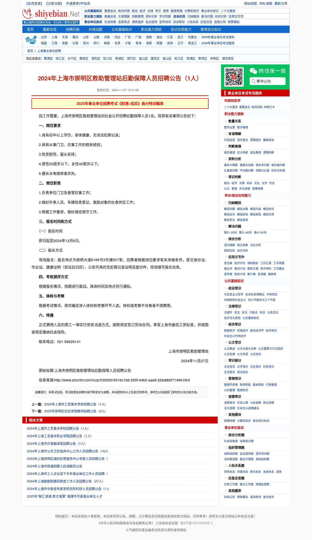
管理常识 (242, 390)
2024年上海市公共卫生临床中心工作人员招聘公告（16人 (67, 451)
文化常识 (229, 366)
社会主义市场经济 (235, 336)
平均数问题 (247, 170)
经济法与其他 (232, 318)
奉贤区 (202, 58)
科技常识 (268, 366)
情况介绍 (239, 268)
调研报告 (252, 263)
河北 (117, 37)
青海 (138, 43)
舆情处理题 (262, 484)
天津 (65, 37)
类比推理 (255, 152)
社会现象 (110, 21)
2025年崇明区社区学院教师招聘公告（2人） (76, 411)
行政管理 (271, 384)
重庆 (75, 37)
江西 (54, 43)
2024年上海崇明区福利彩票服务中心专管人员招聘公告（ (67, 458)
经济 (142, 10)
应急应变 (206, 21)
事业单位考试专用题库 (245, 93)
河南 (107, 37)
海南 (149, 43)
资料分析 (151, 16)
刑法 (262, 312)
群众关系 (255, 471)
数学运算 (229, 127)
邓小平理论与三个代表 (261, 300)
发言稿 (228, 263)
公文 (227, 188)
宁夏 (128, 43)
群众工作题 (247, 484)
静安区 (83, 58)
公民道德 (255, 402)
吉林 (170, 43)
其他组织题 (262, 459)
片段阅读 (229, 140)
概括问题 (229, 209)
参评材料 (265, 268)
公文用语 (242, 354)
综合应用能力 (181, 29)
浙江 (180, 37)
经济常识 (271, 330)
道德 (166, 10)
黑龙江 (192, 43)
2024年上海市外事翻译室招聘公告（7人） (57, 443)
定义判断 (242, 152)
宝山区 (143, 58)
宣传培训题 (262, 453)
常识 (158, 10)
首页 (30, 29)
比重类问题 (231, 170)
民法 (244, 312)
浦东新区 (228, 58)
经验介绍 (239, 274)
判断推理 (138, 16)
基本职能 (258, 384)
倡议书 (228, 268)
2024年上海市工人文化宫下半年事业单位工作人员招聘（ (67, 473)
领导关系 (229, 471)
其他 (279, 471)
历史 (272, 183)
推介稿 (251, 274)
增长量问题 (278, 165)
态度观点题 (247, 441)
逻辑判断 (268, 152)
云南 (75, 43)
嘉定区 (155, 58)
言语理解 (124, 16)
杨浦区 (119, 58)
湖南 (149, 37)
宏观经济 (242, 330)
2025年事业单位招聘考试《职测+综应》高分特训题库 (120, 103)
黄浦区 (48, 58)
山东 (86, 37)
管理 (234, 188)
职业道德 (268, 402)
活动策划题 (231, 459)
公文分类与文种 (246, 348)
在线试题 (95, 29)
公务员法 (272, 312)
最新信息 (50, 29)
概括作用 (268, 214)
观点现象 (242, 245)
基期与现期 (247, 165)
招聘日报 (72, 29)
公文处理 (229, 354)
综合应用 (179, 16)
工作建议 (278, 268)
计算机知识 (191, 10)
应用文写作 (236, 16)
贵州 (86, 43)
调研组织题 (231, 453)
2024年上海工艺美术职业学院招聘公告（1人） (60, 436)
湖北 (159, 37)
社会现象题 (231, 441)
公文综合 (255, 354)
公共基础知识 (93, 10)
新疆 (159, 43)
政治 (135, 10)
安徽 (65, 43)
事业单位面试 (93, 21)
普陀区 (95, 58)
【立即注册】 (55, 3)
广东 (128, 37)
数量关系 (110, 16)
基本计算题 (231, 165)
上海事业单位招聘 (49, 50)
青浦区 (190, 58)
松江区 (179, 58)
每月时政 (124, 10)
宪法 (237, 312)
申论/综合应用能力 (238, 195)
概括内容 (255, 209)
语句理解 (229, 245)
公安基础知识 (251, 318)
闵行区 (131, 58)
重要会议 (110, 10)
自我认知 (220, 21)
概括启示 (229, 214)
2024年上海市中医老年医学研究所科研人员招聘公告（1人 (68, 488)
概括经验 (242, 214)
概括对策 (242, 209)
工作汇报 (265, 263)
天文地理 (244, 188)
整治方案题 (247, 459)
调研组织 (138, 21)
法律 (150, 10)
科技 (249, 183)
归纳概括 (193, 16)
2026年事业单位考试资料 (218, 37)
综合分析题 (278, 170)
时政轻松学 (233, 100)
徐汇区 (60, 58)
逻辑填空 (255, 140)
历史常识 (255, 366)
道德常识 (229, 402)
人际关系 (192, 21)
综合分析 (221, 16)
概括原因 (255, 214)
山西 (96, 37)
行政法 (253, 312)
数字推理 (242, 127)
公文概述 (229, 348)
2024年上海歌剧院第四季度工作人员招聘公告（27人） (66, 481)
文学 (264, 183)
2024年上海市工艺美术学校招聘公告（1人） (76, 404)
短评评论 (239, 263)
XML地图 (265, 3)
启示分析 (242, 250)
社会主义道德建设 (248, 408)
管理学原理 (231, 384)
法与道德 (229, 408)
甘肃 (117, 43)
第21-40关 (245, 232)
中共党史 (272, 294)
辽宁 (180, 43)
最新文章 (281, 3)
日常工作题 (231, 484)
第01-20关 (230, 232)
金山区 (167, 58)
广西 (138, 37)
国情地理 (176, 10)
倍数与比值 (262, 170)
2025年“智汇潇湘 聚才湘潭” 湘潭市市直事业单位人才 (64, 496)
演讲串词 (255, 497)
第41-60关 (260, 232)
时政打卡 (269, 107)
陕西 (107, 43)
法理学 (228, 312)
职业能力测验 (93, 16)
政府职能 (245, 384)
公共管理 (229, 390)
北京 (44, 37)
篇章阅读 (268, 140)
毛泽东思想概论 (254, 294)
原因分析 (229, 250)
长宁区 (72, 58)
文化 (257, 183)
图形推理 (229, 152)
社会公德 (242, 402)
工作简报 (278, 263)
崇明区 (214, 58)
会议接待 (151, 21)
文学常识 (242, 366)
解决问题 (207, 16)
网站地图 (250, 3)
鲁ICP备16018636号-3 (196, 523)
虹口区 (107, 58)
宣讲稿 (262, 274)
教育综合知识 (211, 29)
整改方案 (252, 268)
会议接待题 (247, 453)
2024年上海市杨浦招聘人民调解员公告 (54, 466)
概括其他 (242, 220)
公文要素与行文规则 (270, 348)
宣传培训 (165, 21)
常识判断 (165, 16)
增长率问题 (262, 165)
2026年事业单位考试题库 (218, 43)
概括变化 (229, 220)
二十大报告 (228, 10)
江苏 (170, 37)
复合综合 (268, 497)
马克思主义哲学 (233, 294)
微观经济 (229, 330)
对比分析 (255, 245)
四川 (96, 43)
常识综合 (242, 372)
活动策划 (179, 21)
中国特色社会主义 (235, 300)
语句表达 (242, 140)
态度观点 (124, 21)
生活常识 (229, 372)
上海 (54, 37)
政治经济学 (257, 330)
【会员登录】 (34, 3)
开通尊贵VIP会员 (78, 3)
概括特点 (268, 209)
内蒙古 (192, 37)
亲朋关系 (268, 471)
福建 (44, 43)
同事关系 (242, 471)
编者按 (272, 274)
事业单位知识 (210, 10)
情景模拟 (234, 21)
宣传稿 (228, 274)
